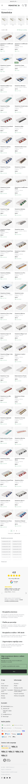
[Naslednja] (19, 531)
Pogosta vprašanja (19, 693)
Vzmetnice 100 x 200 (6, 559)
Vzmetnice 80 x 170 (17, 546)
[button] (14, 1)
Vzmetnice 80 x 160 (6, 546)
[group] (14, 589)
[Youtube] (7, 778)
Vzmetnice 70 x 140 (17, 541)
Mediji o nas (4, 688)
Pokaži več (4, 561)
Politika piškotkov (5, 774)
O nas (2, 683)
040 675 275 (6, 708)
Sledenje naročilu (18, 688)
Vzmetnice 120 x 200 (17, 559)
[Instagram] (5, 778)
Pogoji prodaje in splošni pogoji (9, 772)
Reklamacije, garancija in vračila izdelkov (20, 690)
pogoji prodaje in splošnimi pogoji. (14, 600)
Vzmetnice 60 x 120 (6, 541)
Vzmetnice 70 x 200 (17, 544)
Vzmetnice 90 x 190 (17, 554)
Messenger (6, 716)
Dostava (16, 683)
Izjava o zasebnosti (6, 769)
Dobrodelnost (4, 685)
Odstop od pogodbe (19, 695)
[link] (9, 531)
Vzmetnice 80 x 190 (17, 549)
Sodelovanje (4, 693)
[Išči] (22, 5)
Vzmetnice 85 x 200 (6, 554)
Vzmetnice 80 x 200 (17, 551)
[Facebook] (2, 778)
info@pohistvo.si (7, 714)
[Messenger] (10, 778)
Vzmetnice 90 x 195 (6, 551)
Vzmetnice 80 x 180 (6, 549)
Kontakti (3, 698)
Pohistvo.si (3, 9)
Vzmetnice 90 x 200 (17, 557)
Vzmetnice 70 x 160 (6, 544)
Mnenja (3, 695)
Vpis (14, 671)
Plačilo (15, 685)
